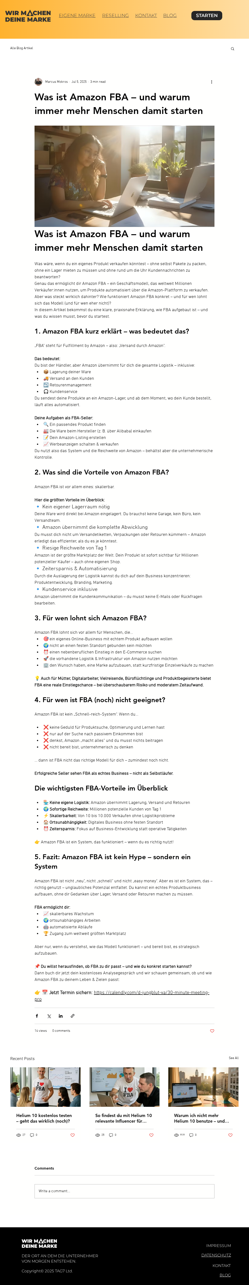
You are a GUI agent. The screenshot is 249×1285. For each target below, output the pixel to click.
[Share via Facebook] (37, 1016)
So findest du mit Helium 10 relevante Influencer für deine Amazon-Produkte (123, 1118)
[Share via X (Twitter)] (48, 1016)
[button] (232, 48)
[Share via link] (72, 1016)
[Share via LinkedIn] (60, 1016)
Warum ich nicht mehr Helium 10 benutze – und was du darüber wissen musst (199, 1118)
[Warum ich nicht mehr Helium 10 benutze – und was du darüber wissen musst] (203, 1087)
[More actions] (211, 82)
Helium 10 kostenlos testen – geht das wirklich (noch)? (44, 1118)
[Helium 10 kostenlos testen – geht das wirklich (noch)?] (45, 1087)
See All (234, 1058)
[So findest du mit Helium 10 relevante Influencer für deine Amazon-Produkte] (124, 1087)
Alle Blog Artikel (21, 48)
